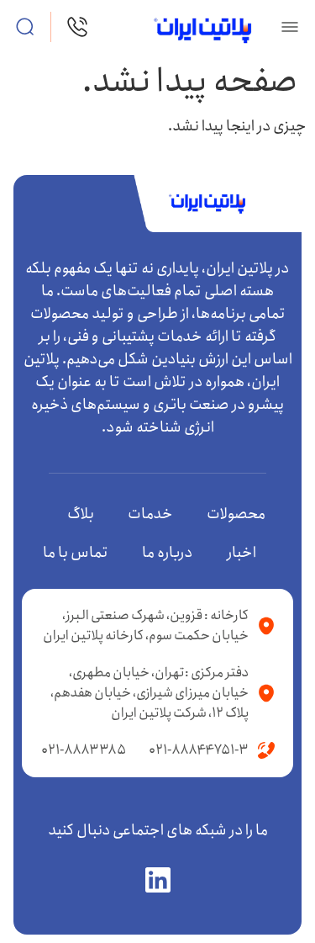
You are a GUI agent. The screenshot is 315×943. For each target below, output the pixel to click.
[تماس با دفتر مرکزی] (77, 27)
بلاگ (80, 514)
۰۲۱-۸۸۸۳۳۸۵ (83, 749)
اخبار (241, 552)
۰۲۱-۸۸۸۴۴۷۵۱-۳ (199, 749)
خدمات (150, 514)
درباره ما (167, 552)
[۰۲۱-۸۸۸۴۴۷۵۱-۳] (266, 750)
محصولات (236, 514)
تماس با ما (75, 552)
